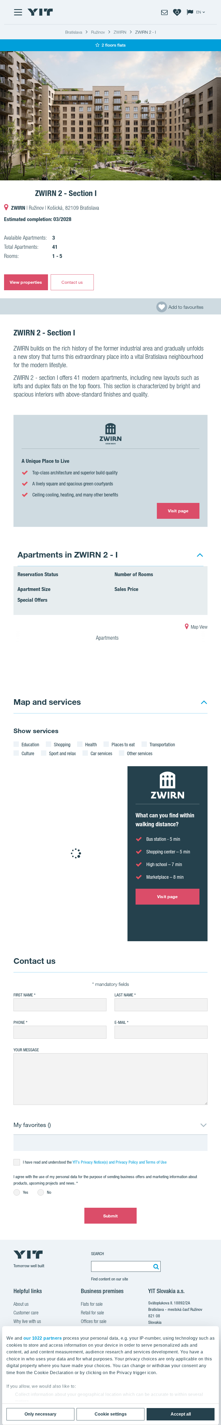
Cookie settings (111, 1414)
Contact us (72, 282)
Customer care (26, 1312)
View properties (26, 282)
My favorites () (32, 1124)
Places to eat (123, 744)
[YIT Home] (40, 12)
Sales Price (126, 589)
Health (91, 744)
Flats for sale (92, 1304)
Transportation (162, 744)
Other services (139, 753)
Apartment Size (34, 589)
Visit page (178, 510)
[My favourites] (177, 12)
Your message (26, 1049)
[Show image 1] (110, 115)
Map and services (47, 702)
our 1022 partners (42, 1338)
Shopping (62, 744)
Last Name (124, 994)
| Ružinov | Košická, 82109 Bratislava (55, 208)
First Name (23, 994)
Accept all (181, 1414)
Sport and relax (62, 753)
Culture (28, 753)
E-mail (120, 1022)
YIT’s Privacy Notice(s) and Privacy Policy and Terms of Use (119, 1162)
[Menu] (17, 12)
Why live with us (27, 1321)
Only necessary (40, 1414)
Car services (101, 753)
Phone (19, 1022)
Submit (110, 1216)
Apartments (108, 638)
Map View (199, 627)
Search (97, 1253)
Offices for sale (93, 1321)
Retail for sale (92, 1312)
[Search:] (155, 1266)
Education (30, 744)
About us (21, 1304)
